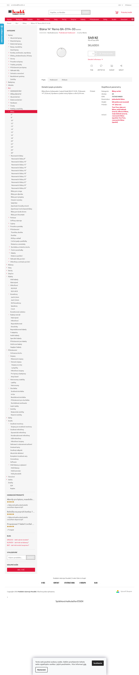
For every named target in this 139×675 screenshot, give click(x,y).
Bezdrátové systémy (17, 76)
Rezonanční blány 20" (18, 179)
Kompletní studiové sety (18, 456)
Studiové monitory (16, 424)
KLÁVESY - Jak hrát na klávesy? (18, 542)
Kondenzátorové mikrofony (20, 435)
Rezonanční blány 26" (18, 188)
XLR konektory (16, 303)
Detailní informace (94, 59)
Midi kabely (14, 279)
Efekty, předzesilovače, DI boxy (21, 56)
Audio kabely (14, 335)
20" (12, 141)
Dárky (10, 418)
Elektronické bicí (16, 100)
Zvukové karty (15, 447)
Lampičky (14, 368)
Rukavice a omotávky (18, 244)
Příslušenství (14, 229)
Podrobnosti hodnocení (67, 33)
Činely (12, 106)
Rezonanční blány (17, 156)
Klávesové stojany (17, 359)
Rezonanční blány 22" (18, 182)
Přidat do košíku (107, 53)
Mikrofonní (14, 285)
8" (11, 117)
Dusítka (13, 235)
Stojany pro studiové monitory (21, 427)
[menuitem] (9, 19)
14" (12, 129)
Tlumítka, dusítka (17, 232)
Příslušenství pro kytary (18, 67)
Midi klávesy (15, 468)
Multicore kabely (16, 344)
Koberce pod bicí (17, 256)
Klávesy (10, 265)
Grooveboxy (14, 459)
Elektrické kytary (16, 44)
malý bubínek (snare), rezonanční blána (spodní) (119, 116)
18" (12, 138)
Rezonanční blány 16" (18, 170)
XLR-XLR (14, 288)
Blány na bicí (116, 91)
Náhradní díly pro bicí (17, 259)
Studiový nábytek (16, 450)
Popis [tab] (43, 80)
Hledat (86, 12)
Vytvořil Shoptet (126, 591)
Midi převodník (16, 474)
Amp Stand (14, 376)
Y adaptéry (14, 332)
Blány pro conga (16, 191)
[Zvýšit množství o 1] (96, 52)
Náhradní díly (14, 70)
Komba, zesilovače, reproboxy (20, 53)
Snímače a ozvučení (17, 73)
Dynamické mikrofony (18, 432)
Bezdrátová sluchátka (18, 397)
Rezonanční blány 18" (18, 173)
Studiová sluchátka (17, 391)
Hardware (13, 103)
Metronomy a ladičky (17, 379)
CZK (119, 5)
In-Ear (13, 394)
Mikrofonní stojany (17, 371)
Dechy (10, 270)
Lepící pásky (14, 406)
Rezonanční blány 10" (18, 162)
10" (12, 120)
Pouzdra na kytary (16, 62)
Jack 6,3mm (15, 297)
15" (12, 132)
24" (12, 147)
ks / (21, 570)
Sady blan (14, 203)
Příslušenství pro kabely (18, 341)
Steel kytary (14, 50)
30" (12, 153)
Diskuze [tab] (64, 80)
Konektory (14, 294)
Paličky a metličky (16, 109)
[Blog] (95, 582)
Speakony (14, 306)
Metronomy (15, 385)
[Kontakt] (56, 582)
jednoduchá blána (118, 99)
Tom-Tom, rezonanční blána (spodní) (119, 120)
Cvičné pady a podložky (19, 241)
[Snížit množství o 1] (96, 55)
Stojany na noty (16, 365)
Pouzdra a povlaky (16, 226)
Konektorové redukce (17, 312)
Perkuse (13, 218)
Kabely (13, 253)
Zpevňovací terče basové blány (21, 209)
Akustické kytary (16, 38)
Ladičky (13, 382)
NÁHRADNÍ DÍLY (15, 91)
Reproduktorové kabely (18, 329)
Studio (10, 421)
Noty (10, 268)
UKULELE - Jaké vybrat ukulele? (18, 540)
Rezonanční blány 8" (18, 159)
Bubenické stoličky (17, 412)
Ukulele (11, 85)
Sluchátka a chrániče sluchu (20, 247)
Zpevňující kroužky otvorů (20, 206)
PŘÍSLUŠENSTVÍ (15, 94)
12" (12, 123)
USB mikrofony (16, 438)
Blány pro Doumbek (17, 215)
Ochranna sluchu (16, 353)
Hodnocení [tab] (53, 80)
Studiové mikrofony (17, 429)
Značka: (82, 33)
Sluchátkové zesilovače (19, 403)
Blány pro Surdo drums (18, 212)
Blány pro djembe (17, 194)
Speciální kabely (15, 338)
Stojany (12, 356)
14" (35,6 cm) (116, 104)
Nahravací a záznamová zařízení (21, 444)
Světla (10, 480)
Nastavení (41, 670)
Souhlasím (98, 663)
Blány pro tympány (17, 197)
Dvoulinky (14, 327)
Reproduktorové (16, 324)
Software (13, 462)
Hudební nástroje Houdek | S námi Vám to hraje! (69, 578)
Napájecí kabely (15, 347)
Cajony (12, 223)
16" (12, 135)
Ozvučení (11, 477)
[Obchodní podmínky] (82, 582)
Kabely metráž (15, 315)
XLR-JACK (14, 291)
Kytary (10, 35)
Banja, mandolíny (16, 47)
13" (12, 126)
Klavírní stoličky (16, 415)
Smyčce (10, 273)
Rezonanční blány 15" (18, 176)
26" (12, 150)
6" (11, 114)
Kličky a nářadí (16, 238)
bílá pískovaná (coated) (120, 102)
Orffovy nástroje (16, 220)
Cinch (13, 309)
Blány (12, 111)
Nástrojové (14, 282)
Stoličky (13, 79)
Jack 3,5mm (15, 300)
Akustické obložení (17, 453)
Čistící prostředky (17, 250)
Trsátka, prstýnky (16, 64)
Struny (12, 59)
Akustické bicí (15, 97)
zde (84, 664)
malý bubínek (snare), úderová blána (120, 110)
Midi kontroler (16, 471)
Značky (10, 483)
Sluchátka (13, 388)
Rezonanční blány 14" (18, 168)
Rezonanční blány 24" (18, 185)
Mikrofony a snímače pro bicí (20, 262)
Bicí (9, 88)
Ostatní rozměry (16, 200)
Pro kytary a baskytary (18, 374)
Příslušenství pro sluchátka (20, 400)
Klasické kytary (15, 41)
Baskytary (11, 82)
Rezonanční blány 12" (18, 165)
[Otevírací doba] (69, 582)
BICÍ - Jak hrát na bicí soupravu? (18, 545)
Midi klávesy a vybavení (18, 465)
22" (12, 144)
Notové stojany (16, 362)
